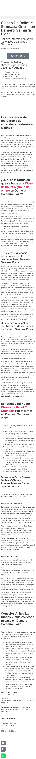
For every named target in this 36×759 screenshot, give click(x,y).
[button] (18, 17)
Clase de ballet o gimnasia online (17, 187)
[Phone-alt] (3, 749)
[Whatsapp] (3, 755)
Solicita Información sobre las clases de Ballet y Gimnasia (17, 41)
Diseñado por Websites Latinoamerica (14, 736)
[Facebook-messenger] (3, 743)
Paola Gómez (21, 364)
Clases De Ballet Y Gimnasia (14, 408)
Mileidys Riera (10, 364)
